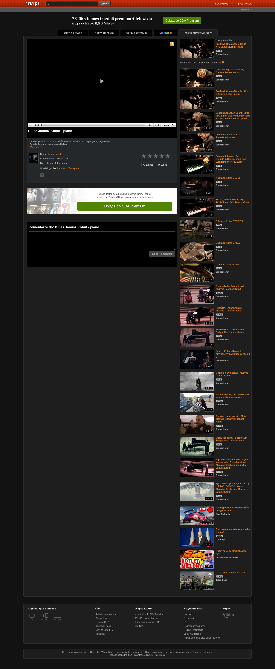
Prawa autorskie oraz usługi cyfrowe (202, 638)
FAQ (186, 622)
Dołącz (182, 20)
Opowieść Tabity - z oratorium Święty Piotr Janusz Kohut (231, 439)
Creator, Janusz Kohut (228, 264)
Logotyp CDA (102, 622)
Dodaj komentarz (162, 253)
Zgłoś (164, 165)
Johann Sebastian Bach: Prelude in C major (229, 136)
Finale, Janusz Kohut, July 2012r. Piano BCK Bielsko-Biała (232, 201)
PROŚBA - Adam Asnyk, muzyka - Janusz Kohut (229, 309)
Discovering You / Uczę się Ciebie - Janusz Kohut (230, 71)
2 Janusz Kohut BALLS (228, 243)
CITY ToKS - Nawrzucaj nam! (231, 572)
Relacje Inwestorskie (106, 614)
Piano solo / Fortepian (67, 168)
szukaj (105, 3)
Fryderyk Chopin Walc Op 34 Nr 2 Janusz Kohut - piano (231, 45)
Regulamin (189, 618)
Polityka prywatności (194, 626)
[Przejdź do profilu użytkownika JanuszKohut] (34, 158)
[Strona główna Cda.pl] (33, 3)
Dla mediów (101, 618)
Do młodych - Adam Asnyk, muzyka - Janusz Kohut (230, 287)
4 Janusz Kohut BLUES (228, 178)
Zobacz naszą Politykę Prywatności (127, 655)
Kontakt (188, 614)
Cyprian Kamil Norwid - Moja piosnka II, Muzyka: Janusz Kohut (231, 419)
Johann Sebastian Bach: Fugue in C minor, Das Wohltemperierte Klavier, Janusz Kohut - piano (233, 116)
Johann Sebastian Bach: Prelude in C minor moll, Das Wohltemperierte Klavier (231, 159)
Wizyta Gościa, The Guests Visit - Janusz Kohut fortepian (233, 396)
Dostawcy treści (103, 626)
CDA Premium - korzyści (147, 618)
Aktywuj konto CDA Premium (149, 614)
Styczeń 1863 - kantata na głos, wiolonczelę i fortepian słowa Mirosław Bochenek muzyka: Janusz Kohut (232, 463)
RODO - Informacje (156, 655)
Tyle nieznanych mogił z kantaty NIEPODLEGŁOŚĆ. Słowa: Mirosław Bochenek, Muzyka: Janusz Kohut (233, 487)
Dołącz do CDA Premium (124, 206)
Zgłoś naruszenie (192, 634)
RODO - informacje (193, 630)
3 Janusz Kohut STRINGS (229, 221)
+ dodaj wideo (245, 10)
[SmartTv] (47, 621)
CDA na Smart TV (104, 630)
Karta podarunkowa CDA (148, 622)
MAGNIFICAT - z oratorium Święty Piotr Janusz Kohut (230, 331)
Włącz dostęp (36, 147)
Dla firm (139, 626)
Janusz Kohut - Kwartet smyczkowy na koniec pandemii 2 (233, 354)
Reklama (100, 634)
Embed (149, 165)
